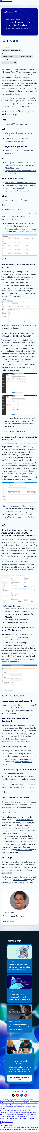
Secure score (6, 705)
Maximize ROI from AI (16, 1104)
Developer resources (22, 1112)
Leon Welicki (11, 28)
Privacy (32, 1127)
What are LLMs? (31, 1118)
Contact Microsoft (24, 1127)
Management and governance (11, 50)
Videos (34, 1114)
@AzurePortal (6, 873)
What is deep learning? (11, 1118)
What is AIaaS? (22, 1118)
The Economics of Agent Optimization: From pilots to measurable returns (19, 1026)
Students (30, 1112)
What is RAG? (15, 1120)
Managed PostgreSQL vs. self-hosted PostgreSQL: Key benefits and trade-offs (19, 967)
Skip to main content (6, 1)
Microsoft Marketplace (26, 1110)
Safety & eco (22, 1129)
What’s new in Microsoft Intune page (16, 807)
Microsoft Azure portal (9, 62)
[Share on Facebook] (11, 41)
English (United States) (6, 1122)
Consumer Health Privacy (7, 1127)
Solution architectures (17, 1106)
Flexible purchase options (31, 1103)
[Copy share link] (7, 41)
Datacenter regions (5, 1101)
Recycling (28, 1129)
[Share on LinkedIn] (17, 41)
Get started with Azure (15, 1099)
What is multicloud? (20, 1116)
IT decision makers (26, 56)
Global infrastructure (27, 1099)
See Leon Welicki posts (9, 921)
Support (26, 1106)
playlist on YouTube (24, 850)
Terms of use (8, 1129)
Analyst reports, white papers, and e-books (20, 1114)
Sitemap (16, 1127)
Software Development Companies (9, 1110)
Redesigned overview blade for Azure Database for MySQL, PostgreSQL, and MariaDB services (20, 165)
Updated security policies (15, 188)
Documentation (8, 1112)
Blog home (9, 12)
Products (2, 1103)
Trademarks (15, 1129)
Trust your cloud (15, 1101)
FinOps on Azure (4, 1104)
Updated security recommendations (19, 191)
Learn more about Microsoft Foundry (19, 1078)
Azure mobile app (8, 103)
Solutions (24, 1104)
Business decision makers (10, 56)
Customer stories (34, 1101)
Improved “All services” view (16, 124)
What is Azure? (4, 1099)
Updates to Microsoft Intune (16, 200)
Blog (15, 1112)
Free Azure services (18, 1103)
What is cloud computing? (7, 1116)
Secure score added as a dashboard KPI (20, 183)
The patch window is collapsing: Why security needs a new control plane (19, 997)
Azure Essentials (24, 1101)
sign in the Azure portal (23, 877)
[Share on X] (14, 41)
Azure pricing (9, 1103)
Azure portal (17, 98)
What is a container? (5, 1120)
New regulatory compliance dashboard (20, 185)
